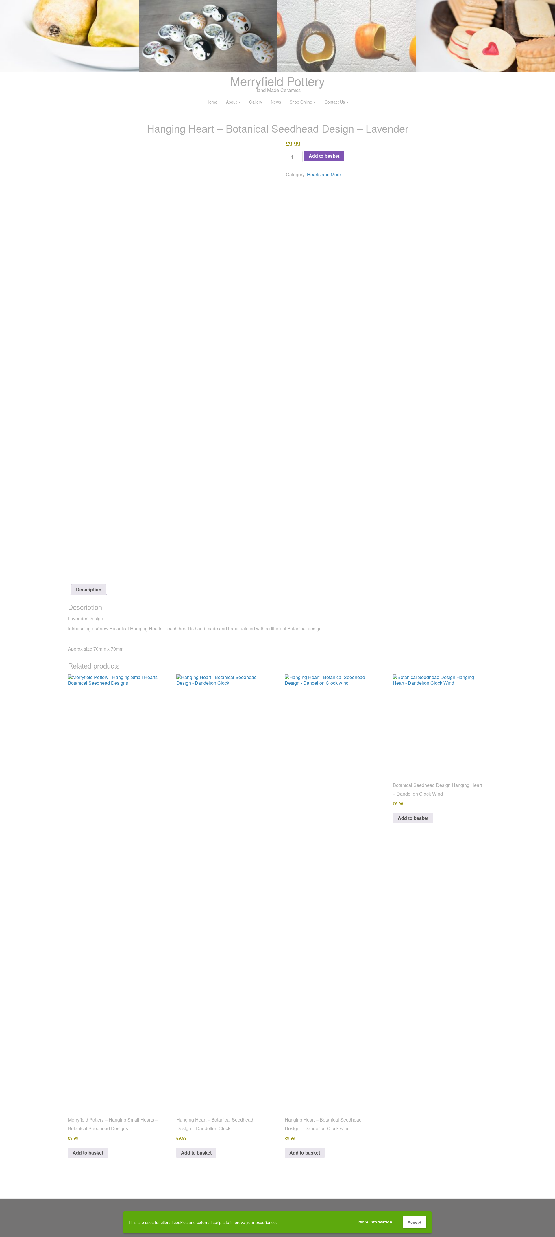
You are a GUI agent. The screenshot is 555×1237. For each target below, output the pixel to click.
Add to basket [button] (88, 1152)
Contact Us (335, 102)
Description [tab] (88, 589)
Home (211, 102)
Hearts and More (324, 174)
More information (375, 1222)
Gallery (255, 102)
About (231, 102)
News (276, 102)
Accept (414, 1222)
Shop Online (301, 102)
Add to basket (324, 156)
